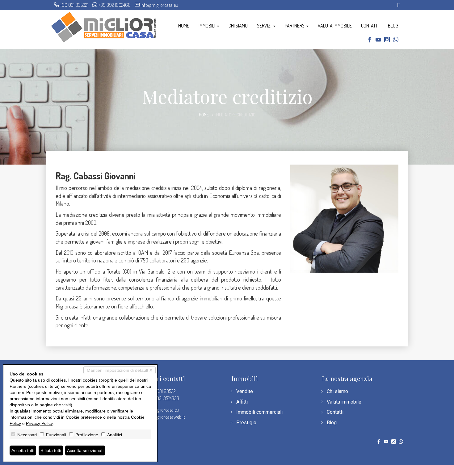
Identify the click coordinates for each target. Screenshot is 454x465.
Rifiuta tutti (50, 450)
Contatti (370, 26)
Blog (393, 26)
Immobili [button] (207, 26)
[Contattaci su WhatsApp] (395, 40)
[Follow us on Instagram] (387, 40)
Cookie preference (84, 417)
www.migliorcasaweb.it (163, 417)
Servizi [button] (264, 26)
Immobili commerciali (259, 412)
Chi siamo (238, 26)
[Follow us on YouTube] (378, 40)
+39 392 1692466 (114, 5)
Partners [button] (295, 26)
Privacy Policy (39, 423)
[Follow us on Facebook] (369, 40)
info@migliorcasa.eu (159, 5)
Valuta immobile (335, 26)
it (398, 5)
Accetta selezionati (85, 450)
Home (183, 26)
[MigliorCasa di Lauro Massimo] (104, 26)
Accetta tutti (22, 450)
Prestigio (246, 422)
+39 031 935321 (74, 5)
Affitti (242, 402)
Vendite (244, 391)
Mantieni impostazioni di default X (119, 370)
